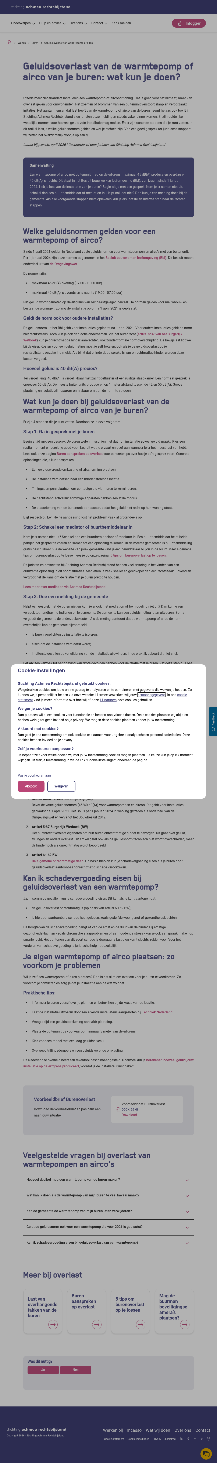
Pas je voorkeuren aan (34, 775)
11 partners (108, 700)
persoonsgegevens (152, 695)
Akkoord (31, 786)
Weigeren (61, 786)
